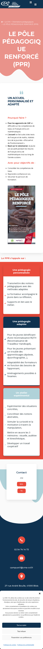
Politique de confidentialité (25, 645)
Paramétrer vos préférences (21, 637)
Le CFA (7, 22)
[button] (40, 593)
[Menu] (31, 2)
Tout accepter (21, 625)
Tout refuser (21, 631)
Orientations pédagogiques (22, 22)
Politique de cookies (10, 645)
